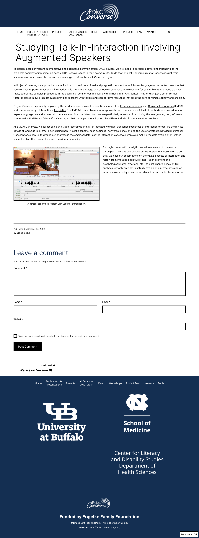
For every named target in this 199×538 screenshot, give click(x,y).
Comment (20, 268)
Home (19, 32)
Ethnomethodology (131, 106)
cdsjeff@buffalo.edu (117, 522)
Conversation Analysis (161, 106)
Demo (95, 32)
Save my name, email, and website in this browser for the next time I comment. (58, 336)
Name (18, 302)
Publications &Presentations (37, 33)
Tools (165, 32)
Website (18, 319)
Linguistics (60, 110)
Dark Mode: (187, 534)
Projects (58, 32)
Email (106, 302)
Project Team (133, 32)
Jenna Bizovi (23, 232)
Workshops (111, 32)
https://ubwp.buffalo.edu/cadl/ (104, 527)
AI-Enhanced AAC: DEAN (78, 33)
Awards (151, 32)
